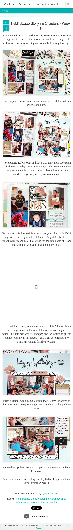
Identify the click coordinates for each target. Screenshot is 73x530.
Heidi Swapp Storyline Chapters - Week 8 (40, 26)
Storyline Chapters (48, 502)
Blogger (62, 525)
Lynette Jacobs (50, 493)
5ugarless (44, 525)
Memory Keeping (40, 498)
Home (5, 10)
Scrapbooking (57, 498)
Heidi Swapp (22, 498)
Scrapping (20, 502)
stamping (32, 502)
